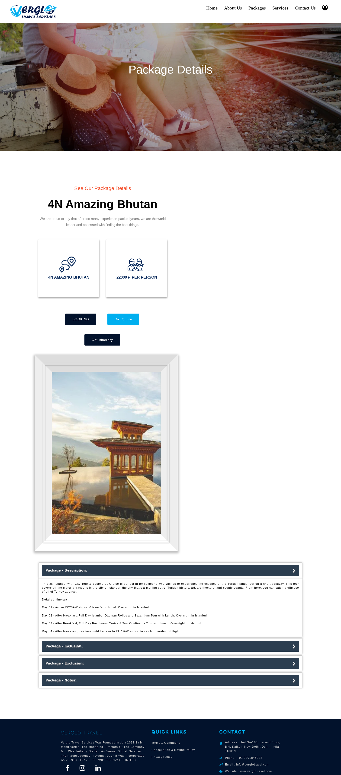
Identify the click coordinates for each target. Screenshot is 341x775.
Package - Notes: (62, 680)
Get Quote (123, 319)
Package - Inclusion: (65, 646)
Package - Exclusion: (66, 663)
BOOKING (80, 319)
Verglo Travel (81, 733)
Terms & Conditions (165, 742)
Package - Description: (68, 570)
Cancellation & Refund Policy (173, 750)
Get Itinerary (102, 340)
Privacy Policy (161, 757)
